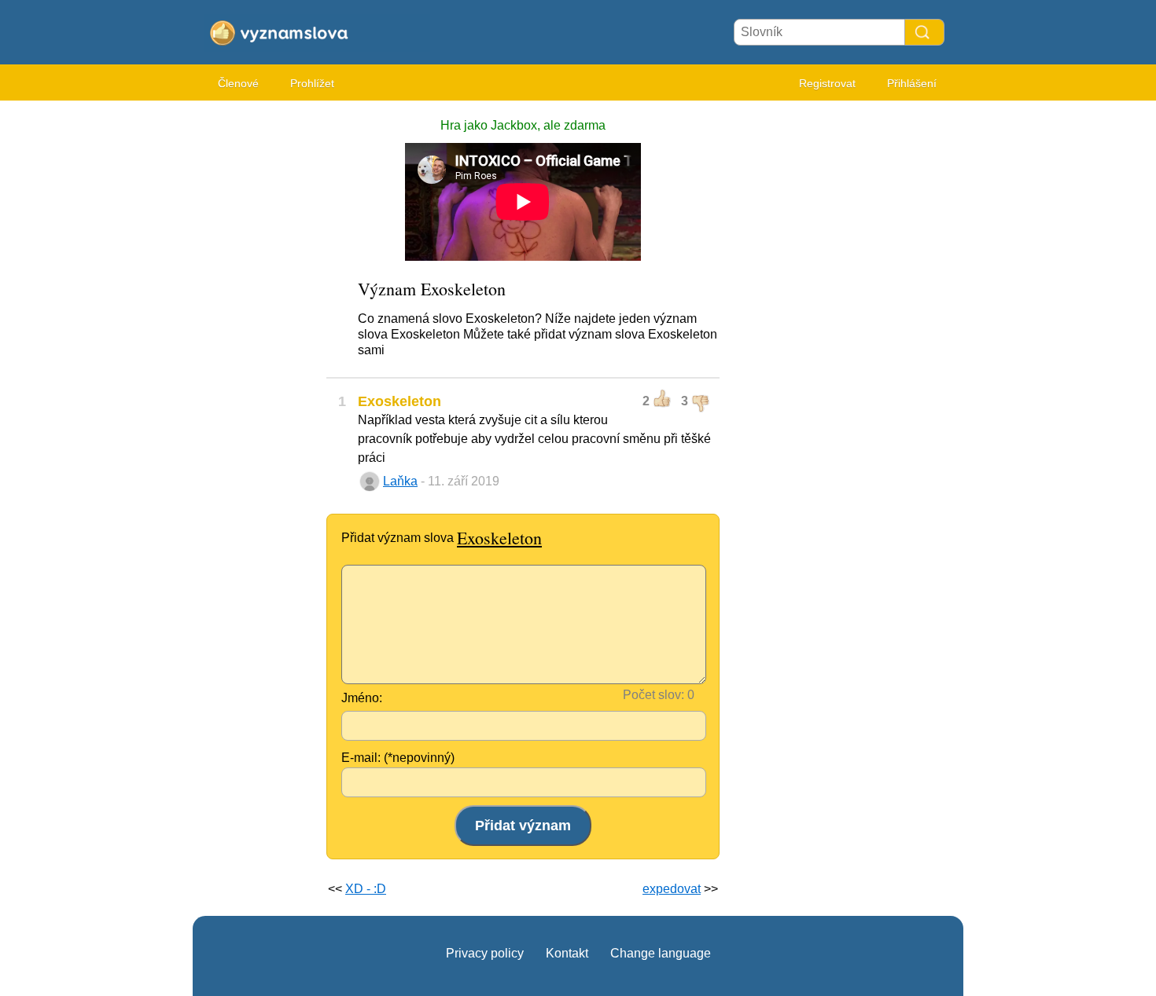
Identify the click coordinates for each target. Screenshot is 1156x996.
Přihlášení (912, 83)
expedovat (671, 888)
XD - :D (365, 888)
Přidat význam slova (441, 537)
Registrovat (827, 83)
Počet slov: (653, 694)
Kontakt (567, 953)
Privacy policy (485, 953)
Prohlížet (312, 83)
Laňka (400, 481)
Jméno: (361, 698)
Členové (238, 83)
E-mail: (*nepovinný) (398, 757)
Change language (660, 953)
